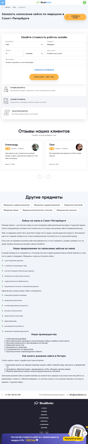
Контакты (44, 421)
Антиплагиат (44, 418)
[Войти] (84, 2)
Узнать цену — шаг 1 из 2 (44, 77)
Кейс (14, 7)
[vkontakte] (41, 433)
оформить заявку (75, 17)
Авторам (44, 427)
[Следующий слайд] (48, 175)
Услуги (44, 408)
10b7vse (31, 440)
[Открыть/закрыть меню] (2, 2)
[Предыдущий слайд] (39, 175)
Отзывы (44, 411)
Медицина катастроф (73, 205)
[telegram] (47, 433)
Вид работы (9, 41)
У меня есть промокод (44, 70)
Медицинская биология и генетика (37, 210)
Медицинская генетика (67, 210)
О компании (44, 424)
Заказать (44, 415)
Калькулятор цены (73, 439)
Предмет (50, 41)
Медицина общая (11, 210)
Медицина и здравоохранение (17, 205)
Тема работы (9, 59)
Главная (7, 7)
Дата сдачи (51, 50)
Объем (7, 50)
